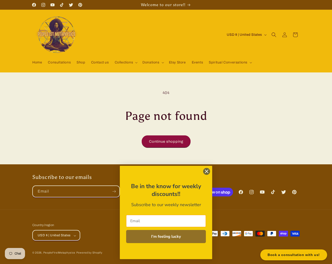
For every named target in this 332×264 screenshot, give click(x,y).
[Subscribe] (114, 191)
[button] (126, 62)
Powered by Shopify (89, 252)
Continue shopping (166, 141)
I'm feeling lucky (166, 236)
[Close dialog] (206, 171)
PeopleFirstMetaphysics (59, 252)
